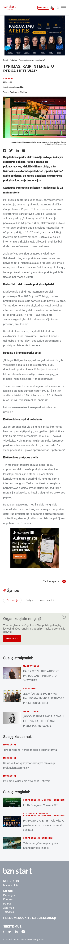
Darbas (7, 903)
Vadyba (23, 92)
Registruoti (12, 639)
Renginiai (59, 800)
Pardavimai (13, 60)
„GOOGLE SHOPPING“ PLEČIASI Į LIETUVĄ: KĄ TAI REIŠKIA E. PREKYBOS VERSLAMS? (43, 721)
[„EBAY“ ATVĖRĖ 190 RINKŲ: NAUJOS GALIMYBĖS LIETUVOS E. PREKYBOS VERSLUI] (12, 695)
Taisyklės (8, 911)
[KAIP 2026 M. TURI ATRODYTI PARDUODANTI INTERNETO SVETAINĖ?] (12, 673)
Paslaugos (9, 895)
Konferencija (32, 800)
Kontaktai (8, 899)
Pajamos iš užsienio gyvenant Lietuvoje (26, 781)
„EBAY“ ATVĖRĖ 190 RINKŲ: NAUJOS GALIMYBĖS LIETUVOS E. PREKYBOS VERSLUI (44, 698)
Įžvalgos (29, 600)
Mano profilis (10, 885)
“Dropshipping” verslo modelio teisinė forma (30, 749)
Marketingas (31, 666)
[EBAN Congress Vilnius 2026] (12, 802)
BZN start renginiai (35, 813)
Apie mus (8, 907)
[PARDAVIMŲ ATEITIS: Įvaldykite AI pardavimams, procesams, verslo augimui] (12, 821)
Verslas (8, 78)
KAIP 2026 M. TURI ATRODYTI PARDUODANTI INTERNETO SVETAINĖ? (41, 676)
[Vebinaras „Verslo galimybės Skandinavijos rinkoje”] (12, 843)
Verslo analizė (47, 600)
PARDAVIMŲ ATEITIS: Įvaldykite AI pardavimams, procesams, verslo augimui (44, 825)
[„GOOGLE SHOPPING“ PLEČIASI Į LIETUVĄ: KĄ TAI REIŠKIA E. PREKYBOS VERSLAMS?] (12, 718)
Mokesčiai (9, 745)
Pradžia (5, 60)
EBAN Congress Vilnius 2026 (40, 805)
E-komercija (12, 600)
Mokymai (47, 800)
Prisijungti (43, 8)
